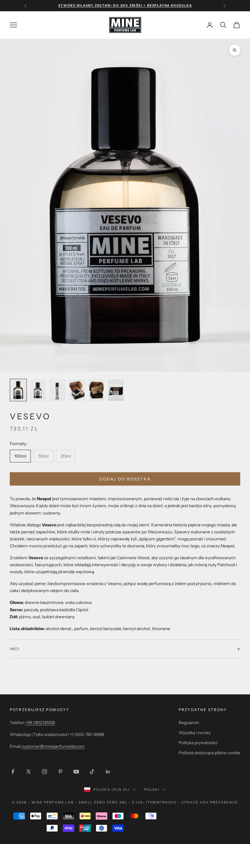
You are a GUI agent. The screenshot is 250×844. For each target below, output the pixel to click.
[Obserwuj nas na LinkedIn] (108, 772)
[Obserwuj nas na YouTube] (76, 772)
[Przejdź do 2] (37, 390)
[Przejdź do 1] (18, 390)
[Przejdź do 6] (115, 390)
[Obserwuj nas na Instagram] (44, 772)
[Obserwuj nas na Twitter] (29, 772)
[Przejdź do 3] (57, 390)
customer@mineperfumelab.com (53, 746)
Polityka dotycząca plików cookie (209, 752)
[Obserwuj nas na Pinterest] (60, 772)
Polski (152, 789)
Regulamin (189, 722)
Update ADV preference (209, 802)
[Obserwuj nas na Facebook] (13, 772)
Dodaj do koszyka (125, 478)
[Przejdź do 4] (76, 390)
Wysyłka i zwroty (195, 732)
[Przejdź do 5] (96, 390)
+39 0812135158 (40, 722)
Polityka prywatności (198, 742)
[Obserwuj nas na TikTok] (92, 772)
